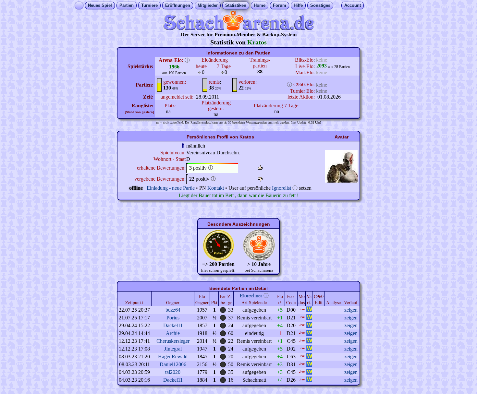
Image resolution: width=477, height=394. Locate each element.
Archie (173, 333)
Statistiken (235, 5)
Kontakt (215, 188)
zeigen (351, 310)
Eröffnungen (177, 5)
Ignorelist (281, 188)
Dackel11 (173, 325)
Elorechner (251, 295)
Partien (126, 5)
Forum (279, 5)
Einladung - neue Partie (171, 188)
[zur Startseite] (238, 28)
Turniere (149, 5)
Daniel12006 (173, 364)
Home (259, 5)
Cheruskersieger (173, 341)
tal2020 (172, 372)
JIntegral (173, 349)
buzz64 (172, 310)
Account (352, 5)
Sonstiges (320, 5)
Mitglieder (208, 5)
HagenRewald (173, 356)
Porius (172, 317)
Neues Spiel (100, 5)
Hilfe (298, 5)
